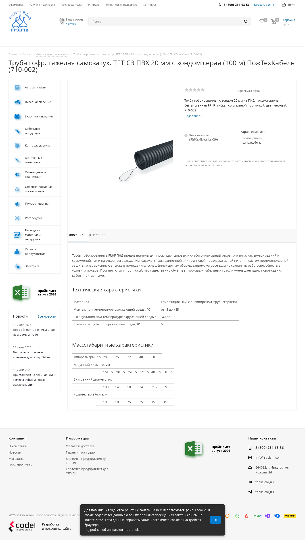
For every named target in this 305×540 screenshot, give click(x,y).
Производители (20, 465)
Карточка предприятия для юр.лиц (87, 460)
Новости (14, 452)
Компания (17, 438)
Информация (77, 438)
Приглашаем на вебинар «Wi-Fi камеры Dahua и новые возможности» (34, 380)
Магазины (16, 458)
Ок (215, 520)
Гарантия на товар (80, 452)
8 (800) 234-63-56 (269, 447)
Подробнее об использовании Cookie (112, 529)
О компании (17, 446)
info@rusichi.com (268, 457)
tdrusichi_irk (264, 482)
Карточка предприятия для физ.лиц (87, 471)
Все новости (47, 316)
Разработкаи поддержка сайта (56, 526)
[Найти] (245, 21)
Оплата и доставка (80, 446)
